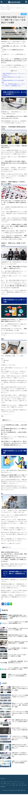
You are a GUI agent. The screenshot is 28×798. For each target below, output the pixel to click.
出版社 (14, 785)
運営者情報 (3, 786)
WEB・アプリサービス (8, 781)
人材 (11, 785)
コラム (24, 14)
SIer (2, 781)
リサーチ (7, 785)
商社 (17, 785)
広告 (20, 785)
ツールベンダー (22, 783)
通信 (22, 785)
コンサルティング (14, 783)
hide (15, 70)
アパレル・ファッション (19, 781)
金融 (25, 785)
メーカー (2, 785)
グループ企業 (3, 783)
